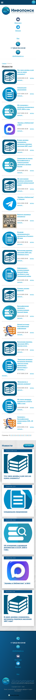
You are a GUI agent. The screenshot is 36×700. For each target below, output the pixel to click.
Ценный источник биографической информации (23, 326)
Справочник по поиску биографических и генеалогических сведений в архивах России (25, 162)
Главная (4, 63)
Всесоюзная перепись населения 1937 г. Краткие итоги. (24, 344)
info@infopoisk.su (18, 56)
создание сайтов (21, 689)
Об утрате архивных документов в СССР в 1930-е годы (24, 401)
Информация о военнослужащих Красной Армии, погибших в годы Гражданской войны (24, 272)
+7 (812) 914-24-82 (18, 48)
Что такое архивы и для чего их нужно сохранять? (25, 72)
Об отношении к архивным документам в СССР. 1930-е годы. (25, 107)
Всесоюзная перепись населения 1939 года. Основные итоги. (24, 252)
